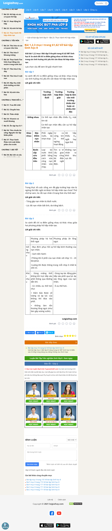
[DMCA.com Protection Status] (75, 504)
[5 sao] (75, 335)
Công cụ (93, 10)
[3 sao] (70, 335)
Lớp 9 (28, 10)
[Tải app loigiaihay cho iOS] (102, 41)
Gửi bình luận (32, 464)
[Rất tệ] (59, 175)
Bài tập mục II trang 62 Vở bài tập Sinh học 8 (45, 348)
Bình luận (31, 333)
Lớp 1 (86, 10)
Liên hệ (50, 500)
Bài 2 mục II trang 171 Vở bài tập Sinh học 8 (42, 489)
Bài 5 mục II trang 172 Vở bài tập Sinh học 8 (42, 482)
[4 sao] (73, 335)
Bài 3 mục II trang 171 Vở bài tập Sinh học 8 (42, 487)
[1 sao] (65, 335)
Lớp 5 (57, 10)
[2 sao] (67, 335)
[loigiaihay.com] (13, 4)
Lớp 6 (50, 10)
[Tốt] (70, 175)
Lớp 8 (35, 10)
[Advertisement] (95, 81)
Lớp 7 (43, 10)
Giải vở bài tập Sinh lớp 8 (37, 37)
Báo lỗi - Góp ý (51, 363)
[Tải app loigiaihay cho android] (86, 41)
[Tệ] (62, 175)
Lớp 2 (79, 10)
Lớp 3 (71, 10)
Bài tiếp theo (51, 342)
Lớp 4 (64, 10)
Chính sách (62, 500)
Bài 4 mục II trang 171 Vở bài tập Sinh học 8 (42, 484)
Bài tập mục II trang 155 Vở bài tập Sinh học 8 (43, 479)
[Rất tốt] (74, 175)
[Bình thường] (66, 175)
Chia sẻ (41, 333)
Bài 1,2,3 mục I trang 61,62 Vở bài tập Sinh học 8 (49, 46)
